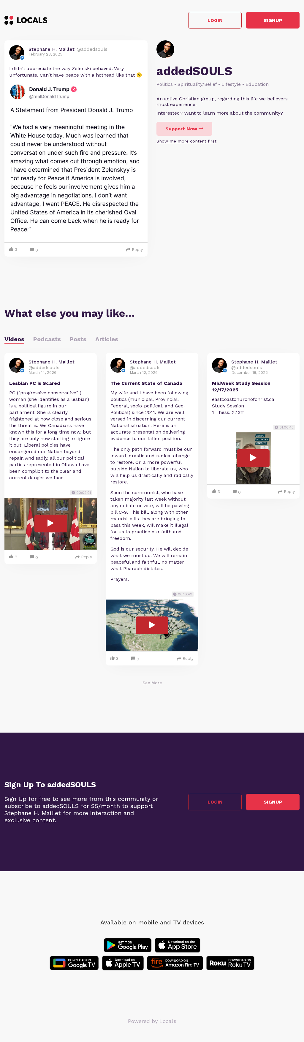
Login (215, 20)
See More (152, 682)
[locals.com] (25, 20)
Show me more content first (186, 141)
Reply (137, 249)
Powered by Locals (152, 1021)
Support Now (181, 129)
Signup (273, 20)
